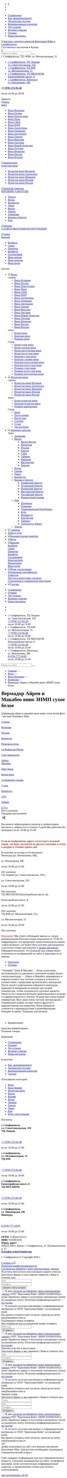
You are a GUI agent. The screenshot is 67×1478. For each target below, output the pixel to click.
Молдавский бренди (32, 491)
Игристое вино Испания (21, 171)
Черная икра (14, 563)
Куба (23, 512)
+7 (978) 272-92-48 (11, 88)
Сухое (17, 424)
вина (4, 105)
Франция (26, 459)
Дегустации (14, 27)
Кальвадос (13, 202)
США (24, 453)
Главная (12, 670)
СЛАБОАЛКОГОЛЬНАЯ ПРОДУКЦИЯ (24, 228)
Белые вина (20, 333)
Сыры (11, 245)
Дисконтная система (19, 21)
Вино (13, 274)
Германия (26, 506)
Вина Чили (14, 119)
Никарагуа (27, 515)
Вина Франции (16, 151)
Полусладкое (21, 415)
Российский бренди (32, 494)
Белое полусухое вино (26, 353)
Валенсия (13, 679)
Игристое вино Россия (20, 183)
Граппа (12, 211)
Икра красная (15, 260)
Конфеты (13, 251)
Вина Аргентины (17, 128)
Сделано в (7, 1263)
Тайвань (25, 456)
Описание (13, 962)
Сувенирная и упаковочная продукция (29, 581)
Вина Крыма (15, 1087)
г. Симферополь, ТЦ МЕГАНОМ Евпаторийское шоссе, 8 (26, 75)
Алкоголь (13, 575)
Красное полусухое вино (28, 365)
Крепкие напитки (20, 430)
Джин (11, 205)
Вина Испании (16, 110)
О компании (14, 15)
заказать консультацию (14, 1287)
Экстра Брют (21, 427)
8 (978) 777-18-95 (17, 656)
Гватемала (26, 503)
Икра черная (15, 257)
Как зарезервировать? (20, 18)
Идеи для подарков (21, 569)
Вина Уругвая (15, 148)
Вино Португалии (18, 116)
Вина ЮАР (14, 125)
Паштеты (13, 248)
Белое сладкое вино (25, 347)
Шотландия (27, 462)
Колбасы (12, 242)
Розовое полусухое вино (27, 371)
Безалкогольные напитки (24, 536)
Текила (12, 196)
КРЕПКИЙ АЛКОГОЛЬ (14, 191)
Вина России (15, 154)
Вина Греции (15, 136)
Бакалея (5, 237)
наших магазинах (48, 947)
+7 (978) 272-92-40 (18, 644)
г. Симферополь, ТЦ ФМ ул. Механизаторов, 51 (21, 69)
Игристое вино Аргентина (22, 174)
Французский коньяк (32, 497)
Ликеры (15, 530)
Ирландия (26, 444)
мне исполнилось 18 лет (14, 1475)
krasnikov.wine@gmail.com (16, 1251)
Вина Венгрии (16, 139)
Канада (25, 450)
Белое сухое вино (24, 344)
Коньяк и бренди (17, 217)
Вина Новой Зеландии (20, 145)
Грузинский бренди (32, 485)
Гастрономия (15, 254)
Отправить (8, 1330)
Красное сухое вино (25, 356)
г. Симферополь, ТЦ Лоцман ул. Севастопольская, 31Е (24, 63)
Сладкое (18, 421)
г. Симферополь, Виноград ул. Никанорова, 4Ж (23, 81)
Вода (13, 539)
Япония (25, 465)
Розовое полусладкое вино (29, 374)
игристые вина (9, 165)
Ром (10, 220)
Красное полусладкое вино (29, 362)
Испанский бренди (31, 488)
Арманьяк (13, 214)
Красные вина (22, 336)
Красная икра (15, 560)
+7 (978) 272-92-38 (18, 621)
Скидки (14, 584)
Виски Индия (28, 442)
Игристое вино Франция (21, 177)
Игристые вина (19, 377)
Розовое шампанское (25, 406)
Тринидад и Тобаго (31, 523)
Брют (17, 412)
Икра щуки (14, 263)
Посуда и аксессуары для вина (24, 578)
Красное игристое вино (27, 403)
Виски (11, 208)
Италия (25, 447)
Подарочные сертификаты (22, 572)
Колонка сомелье (17, 30)
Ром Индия (27, 518)
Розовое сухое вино (25, 368)
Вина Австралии (17, 133)
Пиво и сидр (15, 533)
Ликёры (12, 1102)
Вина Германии (16, 131)
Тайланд (25, 520)
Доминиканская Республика (36, 509)
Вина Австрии (16, 142)
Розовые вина (22, 338)
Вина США (14, 122)
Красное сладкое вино (26, 359)
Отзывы (12, 33)
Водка (11, 199)
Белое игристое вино (26, 400)
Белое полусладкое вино (27, 350)
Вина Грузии (15, 113)
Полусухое (20, 418)
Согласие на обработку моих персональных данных (30, 1268)
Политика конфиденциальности (19, 1265)
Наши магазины (17, 35)
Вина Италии (15, 157)
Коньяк (12, 1096)
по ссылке (7, 1302)
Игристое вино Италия (20, 180)
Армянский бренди (31, 482)
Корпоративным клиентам (22, 24)
